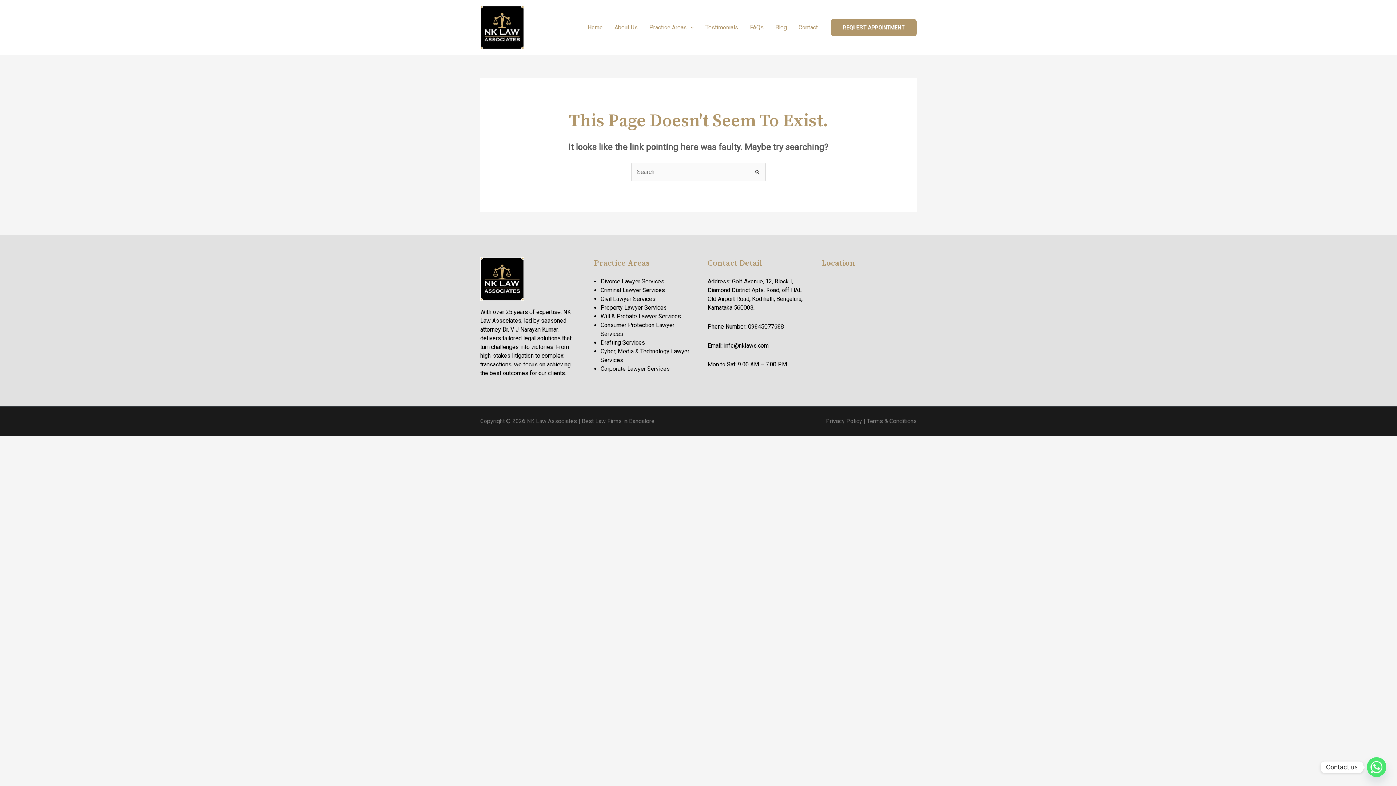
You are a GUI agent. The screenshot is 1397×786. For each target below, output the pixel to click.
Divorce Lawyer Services (632, 281)
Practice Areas (668, 27)
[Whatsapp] (1376, 767)
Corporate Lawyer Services (635, 368)
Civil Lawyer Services (628, 298)
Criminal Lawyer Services (633, 290)
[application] (690, 27)
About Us (626, 27)
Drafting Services (623, 342)
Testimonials (721, 27)
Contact (808, 27)
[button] (874, 27)
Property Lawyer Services (634, 307)
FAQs (757, 27)
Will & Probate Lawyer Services (641, 316)
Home (595, 27)
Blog (781, 27)
